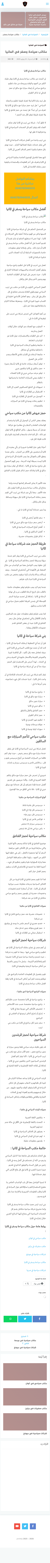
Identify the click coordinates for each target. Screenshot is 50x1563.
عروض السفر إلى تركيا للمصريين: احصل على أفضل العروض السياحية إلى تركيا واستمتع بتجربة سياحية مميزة (37, 20)
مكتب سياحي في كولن (37, 1238)
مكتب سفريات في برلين (37, 1246)
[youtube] (17, 1526)
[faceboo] (33, 1526)
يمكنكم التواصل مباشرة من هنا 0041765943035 (25, 183)
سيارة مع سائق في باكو (12, 25)
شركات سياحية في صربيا (36, 1270)
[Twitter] (25, 1526)
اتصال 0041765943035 (24, 198)
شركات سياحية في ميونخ (36, 1254)
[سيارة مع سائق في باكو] (13, 20)
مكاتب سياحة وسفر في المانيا (35, 1262)
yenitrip (43, 59)
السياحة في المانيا (36, 45)
